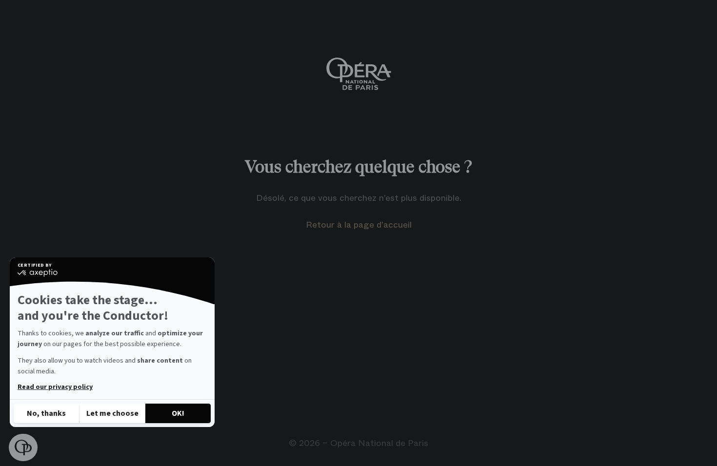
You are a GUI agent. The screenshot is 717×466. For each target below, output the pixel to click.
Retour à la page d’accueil (359, 224)
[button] (23, 448)
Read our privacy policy (55, 387)
